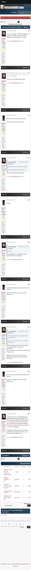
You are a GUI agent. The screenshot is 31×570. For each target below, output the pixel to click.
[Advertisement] (15, 543)
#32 (29, 73)
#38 (29, 326)
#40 (29, 413)
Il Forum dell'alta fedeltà (9, 17)
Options (26, 27)
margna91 (13, 75)
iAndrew (21, 564)
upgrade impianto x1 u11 (7, 479)
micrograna (17, 491)
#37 (29, 284)
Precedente (6, 455)
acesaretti (17, 497)
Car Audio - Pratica (21, 17)
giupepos (16, 479)
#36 (29, 242)
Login (14, 12)
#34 (29, 157)
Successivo (25, 455)
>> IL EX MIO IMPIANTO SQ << (15, 41)
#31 (29, 30)
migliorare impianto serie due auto (8, 486)
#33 (29, 115)
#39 (29, 371)
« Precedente (8, 21)
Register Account (25, 12)
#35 (29, 200)
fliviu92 (17, 486)
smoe (16, 472)
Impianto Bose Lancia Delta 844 (8, 497)
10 (23, 497)
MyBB (9, 564)
